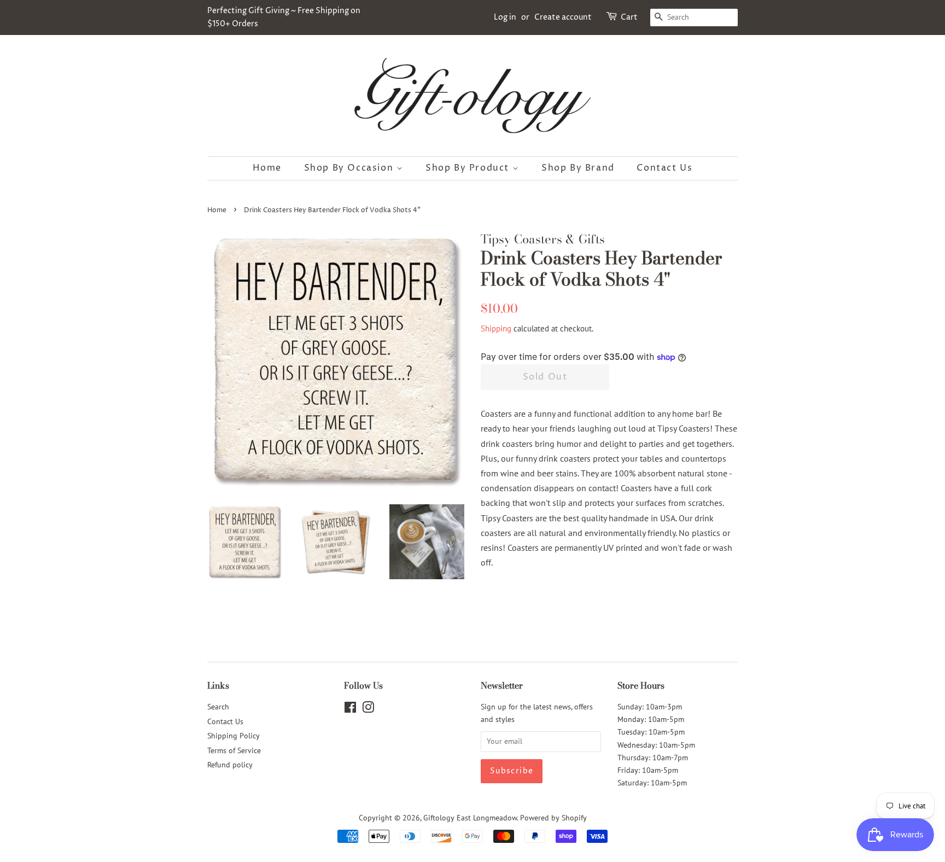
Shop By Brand (578, 168)
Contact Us (664, 168)
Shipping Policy (233, 736)
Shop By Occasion (350, 168)
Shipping (496, 328)
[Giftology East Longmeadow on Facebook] (350, 709)
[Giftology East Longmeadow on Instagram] (368, 709)
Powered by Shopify (553, 818)
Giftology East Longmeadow (470, 818)
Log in (505, 17)
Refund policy (230, 765)
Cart (629, 17)
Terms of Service (234, 750)
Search (218, 707)
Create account (563, 17)
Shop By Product (468, 168)
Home (267, 168)
